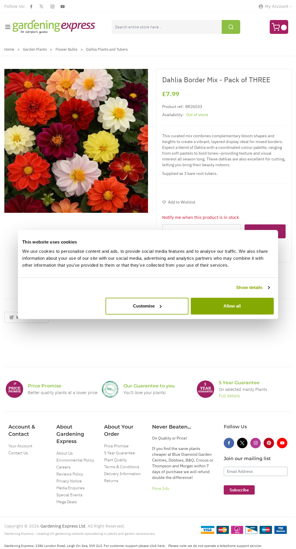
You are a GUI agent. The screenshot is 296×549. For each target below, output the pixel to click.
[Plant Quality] (110, 389)
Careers (63, 467)
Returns (111, 480)
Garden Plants (35, 49)
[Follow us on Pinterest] (269, 443)
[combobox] (176, 27)
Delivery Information (122, 473)
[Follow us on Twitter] (41, 6)
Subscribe (239, 490)
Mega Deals (66, 501)
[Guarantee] (205, 389)
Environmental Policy (75, 460)
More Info (160, 488)
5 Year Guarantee (119, 452)
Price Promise (116, 446)
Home (9, 49)
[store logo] (53, 27)
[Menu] (7, 26)
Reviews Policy (69, 474)
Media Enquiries (70, 488)
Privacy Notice (69, 481)
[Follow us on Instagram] (52, 6)
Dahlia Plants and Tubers (107, 49)
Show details (249, 287)
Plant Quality (115, 459)
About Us (64, 453)
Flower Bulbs (66, 49)
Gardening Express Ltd (62, 526)
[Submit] (231, 27)
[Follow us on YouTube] (62, 6)
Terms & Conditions (121, 466)
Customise (144, 305)
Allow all (232, 305)
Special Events (69, 494)
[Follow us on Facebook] (31, 6)
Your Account (20, 446)
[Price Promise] (14, 389)
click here (157, 545)
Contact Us (18, 452)
